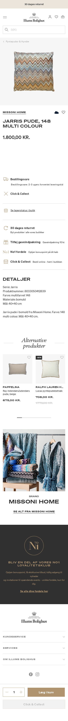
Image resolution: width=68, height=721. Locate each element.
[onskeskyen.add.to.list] (56, 112)
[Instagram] (37, 674)
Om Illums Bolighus (19, 659)
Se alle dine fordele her (34, 591)
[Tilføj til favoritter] (29, 357)
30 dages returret (34, 4)
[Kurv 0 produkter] (62, 16)
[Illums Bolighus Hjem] (34, 17)
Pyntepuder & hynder (17, 41)
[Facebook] (31, 674)
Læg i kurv (46, 692)
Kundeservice (14, 636)
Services (10, 648)
